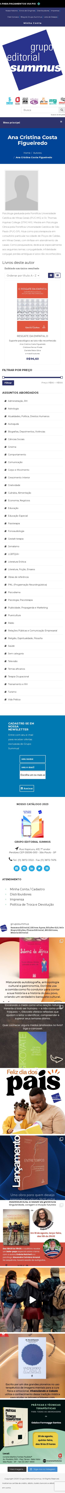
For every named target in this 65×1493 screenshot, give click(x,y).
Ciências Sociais (16, 439)
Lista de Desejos (50, 17)
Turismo (12, 692)
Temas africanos (16, 669)
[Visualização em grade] (51, 275)
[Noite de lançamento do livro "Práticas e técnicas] (32, 1432)
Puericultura (14, 615)
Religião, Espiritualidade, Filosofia (25, 638)
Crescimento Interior (19, 477)
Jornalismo (13, 546)
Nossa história (12, 10)
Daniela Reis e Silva (32, 350)
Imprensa (55, 10)
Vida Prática (14, 699)
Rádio (11, 623)
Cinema (12, 447)
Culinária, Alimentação (19, 493)
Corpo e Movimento (18, 470)
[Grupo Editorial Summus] (32, 60)
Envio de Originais (27, 10)
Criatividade (14, 485)
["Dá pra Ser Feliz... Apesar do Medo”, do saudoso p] (32, 1035)
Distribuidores (43, 10)
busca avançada (58, 114)
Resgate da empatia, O (32, 336)
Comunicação (15, 462)
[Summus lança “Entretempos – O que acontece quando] (32, 1168)
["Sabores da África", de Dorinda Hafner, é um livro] (32, 969)
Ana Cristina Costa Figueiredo (33, 344)
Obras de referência (18, 577)
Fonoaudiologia (16, 531)
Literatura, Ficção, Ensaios (21, 569)
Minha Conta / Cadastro (27, 889)
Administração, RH (18, 401)
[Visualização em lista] (57, 275)
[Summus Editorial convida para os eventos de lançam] (32, 1234)
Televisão (13, 661)
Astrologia (13, 408)
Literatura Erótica (17, 561)
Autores (37, 153)
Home (27, 153)
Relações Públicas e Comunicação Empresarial (32, 630)
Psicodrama (14, 592)
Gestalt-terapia (15, 538)
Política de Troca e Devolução (32, 904)
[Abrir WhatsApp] (57, 1485)
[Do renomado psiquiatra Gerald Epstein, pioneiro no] (32, 1366)
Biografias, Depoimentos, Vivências (26, 431)
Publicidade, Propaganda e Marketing (28, 607)
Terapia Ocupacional (18, 676)
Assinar (28, 788)
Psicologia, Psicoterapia (20, 600)
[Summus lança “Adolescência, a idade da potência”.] (32, 1300)
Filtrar (8, 382)
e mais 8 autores (32, 353)
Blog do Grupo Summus (31, 17)
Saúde (11, 646)
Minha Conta (33, 23)
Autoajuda (13, 424)
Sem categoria (16, 653)
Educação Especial (18, 515)
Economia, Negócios (19, 500)
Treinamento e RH (18, 684)
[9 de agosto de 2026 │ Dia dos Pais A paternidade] (32, 1101)
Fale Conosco (13, 17)
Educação (13, 508)
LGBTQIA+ (13, 554)
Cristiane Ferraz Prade (32, 347)
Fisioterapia (14, 523)
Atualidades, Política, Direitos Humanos (28, 416)
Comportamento (17, 454)
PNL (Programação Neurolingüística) (27, 584)
